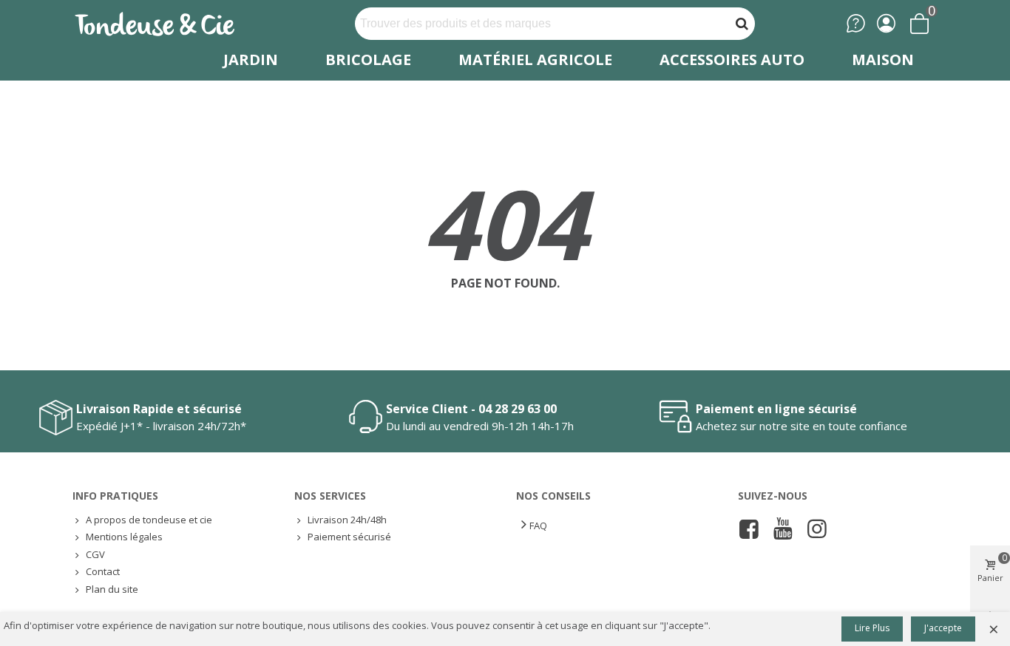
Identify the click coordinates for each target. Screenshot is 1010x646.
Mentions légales (124, 536)
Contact (103, 571)
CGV (95, 554)
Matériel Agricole (535, 59)
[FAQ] (856, 23)
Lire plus (872, 628)
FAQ (538, 525)
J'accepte (943, 628)
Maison (883, 59)
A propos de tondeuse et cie (149, 519)
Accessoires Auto (732, 59)
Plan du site (112, 589)
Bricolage (368, 59)
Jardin (250, 59)
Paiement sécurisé (349, 536)
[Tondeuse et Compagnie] (170, 23)
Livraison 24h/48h (347, 519)
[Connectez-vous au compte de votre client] (886, 23)
